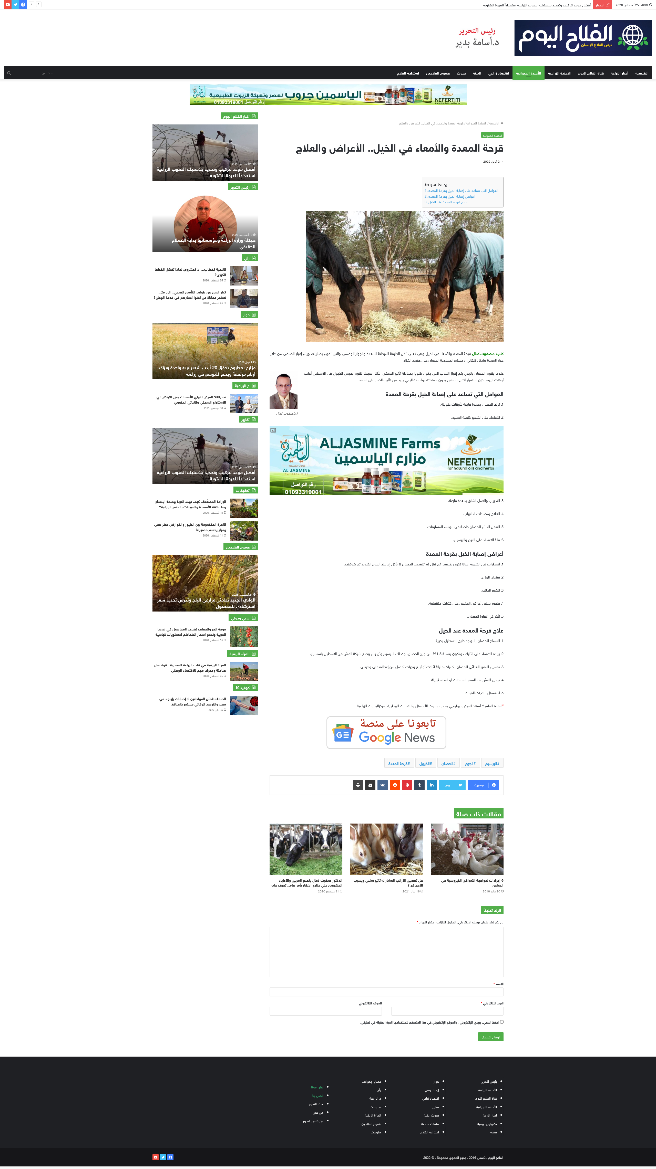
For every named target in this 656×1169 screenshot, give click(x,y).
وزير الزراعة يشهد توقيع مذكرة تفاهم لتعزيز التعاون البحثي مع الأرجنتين (541, 4)
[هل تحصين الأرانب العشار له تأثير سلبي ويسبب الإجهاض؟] (386, 849)
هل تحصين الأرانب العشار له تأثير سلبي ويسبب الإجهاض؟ (388, 882)
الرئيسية (642, 72)
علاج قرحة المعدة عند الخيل (447, 201)
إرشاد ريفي (432, 1089)
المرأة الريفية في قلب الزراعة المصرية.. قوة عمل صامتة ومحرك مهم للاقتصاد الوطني (190, 667)
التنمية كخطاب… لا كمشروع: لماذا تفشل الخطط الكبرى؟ (190, 271)
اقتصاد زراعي (498, 72)
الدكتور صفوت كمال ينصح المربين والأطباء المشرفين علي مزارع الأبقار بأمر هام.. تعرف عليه (306, 882)
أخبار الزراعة (619, 72)
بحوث (461, 72)
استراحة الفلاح (408, 72)
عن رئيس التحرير (313, 1120)
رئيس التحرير (489, 1081)
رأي (379, 1089)
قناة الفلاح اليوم (591, 72)
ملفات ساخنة (430, 1123)
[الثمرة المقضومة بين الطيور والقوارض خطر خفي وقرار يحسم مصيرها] (244, 531)
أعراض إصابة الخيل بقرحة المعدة (451, 196)
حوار (436, 1081)
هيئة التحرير (316, 1104)
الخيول (424, 762)
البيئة (477, 72)
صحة (493, 1132)
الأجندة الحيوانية (528, 72)
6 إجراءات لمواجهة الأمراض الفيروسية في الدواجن (472, 882)
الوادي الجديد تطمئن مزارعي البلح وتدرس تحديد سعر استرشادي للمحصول (206, 602)
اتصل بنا (317, 1095)
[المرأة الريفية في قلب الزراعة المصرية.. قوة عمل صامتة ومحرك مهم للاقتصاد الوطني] (244, 671)
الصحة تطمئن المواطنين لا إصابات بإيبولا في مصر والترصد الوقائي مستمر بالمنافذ (192, 701)
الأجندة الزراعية (559, 72)
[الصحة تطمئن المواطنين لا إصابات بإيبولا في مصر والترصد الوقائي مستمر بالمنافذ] (244, 705)
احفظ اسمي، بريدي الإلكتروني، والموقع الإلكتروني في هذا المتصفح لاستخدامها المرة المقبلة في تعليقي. (429, 1022)
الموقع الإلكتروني (370, 1003)
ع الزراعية (375, 1098)
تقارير (435, 1106)
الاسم (499, 983)
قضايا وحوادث (371, 1081)
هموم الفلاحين (438, 72)
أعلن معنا (317, 1087)
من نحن (318, 1112)
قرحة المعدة (398, 762)
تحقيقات (375, 1106)
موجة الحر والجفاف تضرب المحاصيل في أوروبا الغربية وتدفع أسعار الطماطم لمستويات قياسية (191, 631)
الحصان (447, 762)
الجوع (469, 762)
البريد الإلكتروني (492, 1003)
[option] (205, 152)
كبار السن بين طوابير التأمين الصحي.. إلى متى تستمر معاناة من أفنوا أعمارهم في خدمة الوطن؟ (189, 294)
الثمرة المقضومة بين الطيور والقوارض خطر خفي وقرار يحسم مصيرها (190, 526)
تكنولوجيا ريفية (487, 1123)
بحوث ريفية (431, 1115)
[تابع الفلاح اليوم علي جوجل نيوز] (386, 731)
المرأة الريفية (373, 1115)
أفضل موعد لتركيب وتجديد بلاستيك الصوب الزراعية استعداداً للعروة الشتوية (206, 475)
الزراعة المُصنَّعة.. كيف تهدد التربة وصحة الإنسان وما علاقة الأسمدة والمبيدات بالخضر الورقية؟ (190, 504)
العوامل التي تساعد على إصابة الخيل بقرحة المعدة (463, 190)
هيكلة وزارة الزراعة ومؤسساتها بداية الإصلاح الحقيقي (213, 242)
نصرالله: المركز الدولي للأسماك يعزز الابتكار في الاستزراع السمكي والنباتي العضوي (191, 399)
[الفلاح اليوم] (546, 38)
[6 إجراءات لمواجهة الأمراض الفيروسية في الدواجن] (467, 849)
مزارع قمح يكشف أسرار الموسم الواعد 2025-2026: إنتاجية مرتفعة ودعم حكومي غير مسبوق (206, 370)
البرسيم (491, 762)
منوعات (376, 1132)
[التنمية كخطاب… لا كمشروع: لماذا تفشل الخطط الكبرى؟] (244, 276)
